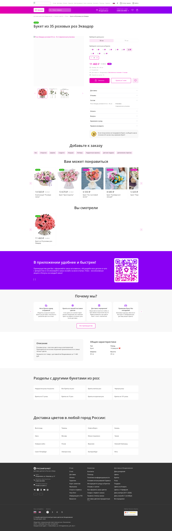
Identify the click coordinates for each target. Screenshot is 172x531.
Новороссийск (40, 444)
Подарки (117, 484)
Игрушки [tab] (70, 153)
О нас (54, 3)
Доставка (59, 3)
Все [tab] (36, 153)
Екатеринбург (93, 452)
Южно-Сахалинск (94, 436)
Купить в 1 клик (121, 80)
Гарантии (70, 3)
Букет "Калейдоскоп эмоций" (113, 183)
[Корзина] (137, 10)
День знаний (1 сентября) (123, 496)
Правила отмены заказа (95, 496)
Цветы (116, 474)
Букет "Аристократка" (66, 182)
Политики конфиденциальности (98, 478)
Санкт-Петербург (41, 452)
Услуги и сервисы (75, 490)
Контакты (96, 3)
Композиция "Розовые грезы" (43, 183)
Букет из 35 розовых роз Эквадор (43, 229)
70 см (126, 41)
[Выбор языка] (114, 3)
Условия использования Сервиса (99, 481)
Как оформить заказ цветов (97, 490)
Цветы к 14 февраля (121, 490)
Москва (64, 436)
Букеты (116, 478)
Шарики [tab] (52, 153)
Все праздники (119, 499)
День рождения (119, 471)
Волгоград (38, 428)
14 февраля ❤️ (115, 348)
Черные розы (119, 389)
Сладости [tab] (61, 153)
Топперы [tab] (80, 153)
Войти (136, 3)
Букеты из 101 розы (121, 396)
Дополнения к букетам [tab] (124, 153)
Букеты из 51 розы (41, 396)
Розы (116, 481)
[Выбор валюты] (117, 3)
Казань (116, 428)
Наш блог (72, 493)
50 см (101, 41)
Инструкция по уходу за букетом (98, 484)
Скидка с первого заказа (95, 493)
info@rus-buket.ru (41, 485)
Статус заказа (126, 3)
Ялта (116, 452)
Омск (37, 436)
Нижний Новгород (120, 444)
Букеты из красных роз (96, 396)
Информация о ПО (75, 496)
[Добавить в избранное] (135, 80)
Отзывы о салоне (93, 487)
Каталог (40, 10)
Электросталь (66, 452)
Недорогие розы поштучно (44, 389)
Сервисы (107, 3)
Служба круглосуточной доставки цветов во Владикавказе (54, 517)
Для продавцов (78, 3)
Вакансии (72, 499)
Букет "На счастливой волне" (90, 183)
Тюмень (64, 428)
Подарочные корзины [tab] (93, 153)
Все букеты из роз (68, 389)
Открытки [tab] (43, 153)
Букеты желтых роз (94, 389)
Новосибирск (92, 428)
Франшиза (73, 487)
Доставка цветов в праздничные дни (98, 500)
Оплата (65, 3)
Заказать (101, 80)
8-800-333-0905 (40, 481)
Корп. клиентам (87, 3)
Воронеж (91, 444)
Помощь (101, 3)
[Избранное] (132, 10)
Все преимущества (86, 326)
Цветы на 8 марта (120, 487)
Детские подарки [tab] (108, 153)
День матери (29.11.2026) (123, 493)
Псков (64, 444)
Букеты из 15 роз (67, 396)
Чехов (116, 436)
